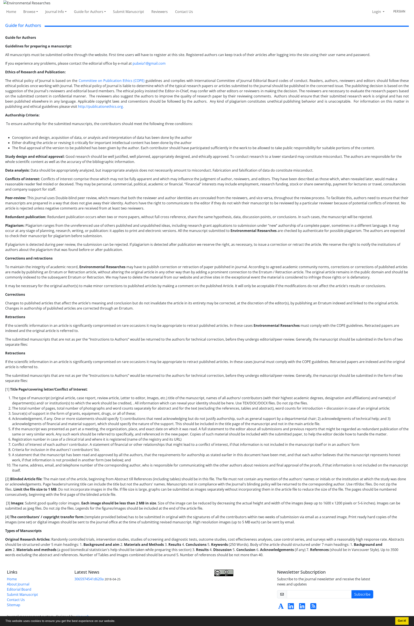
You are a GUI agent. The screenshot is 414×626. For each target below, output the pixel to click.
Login (377, 11)
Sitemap (13, 605)
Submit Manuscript (128, 11)
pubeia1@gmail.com (149, 63)
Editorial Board (19, 589)
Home (11, 11)
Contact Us (184, 11)
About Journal (18, 584)
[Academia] (281, 607)
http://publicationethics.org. (101, 106)
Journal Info (54, 11)
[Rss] (313, 607)
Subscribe (362, 594)
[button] (117, 621)
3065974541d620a (89, 579)
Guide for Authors (88, 11)
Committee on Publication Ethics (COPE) (112, 80)
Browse (29, 11)
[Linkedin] (291, 607)
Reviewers (159, 11)
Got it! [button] (402, 620)
